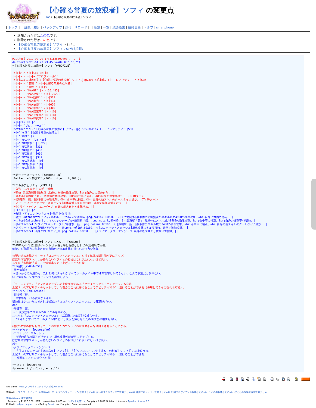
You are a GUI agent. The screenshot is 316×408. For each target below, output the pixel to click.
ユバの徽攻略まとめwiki (221, 392)
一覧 (106, 27)
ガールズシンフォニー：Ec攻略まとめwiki (73, 392)
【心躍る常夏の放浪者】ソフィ (95, 10)
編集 (27, 27)
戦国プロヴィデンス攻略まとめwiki (189, 392)
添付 (68, 27)
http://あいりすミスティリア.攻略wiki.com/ (41, 386)
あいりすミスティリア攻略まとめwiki (115, 392)
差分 (37, 27)
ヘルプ (148, 27)
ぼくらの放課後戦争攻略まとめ (251, 392)
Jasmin (51, 404)
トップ (13, 27)
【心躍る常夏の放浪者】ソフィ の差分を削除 (50, 48)
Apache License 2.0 (138, 401)
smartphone (165, 27)
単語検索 (118, 27)
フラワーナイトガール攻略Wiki (34, 392)
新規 (97, 27)
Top (48, 17)
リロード (80, 27)
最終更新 (134, 27)
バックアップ (52, 27)
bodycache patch (25, 404)
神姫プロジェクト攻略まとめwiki (153, 392)
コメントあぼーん (77, 401)
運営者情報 (27, 398)
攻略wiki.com (13, 398)
